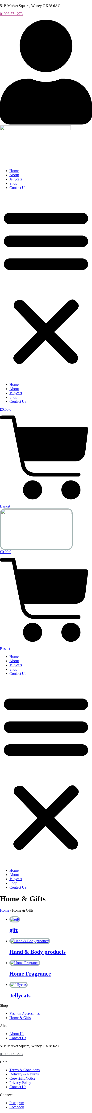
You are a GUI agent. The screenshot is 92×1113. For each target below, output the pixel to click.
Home (14, 171)
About (14, 175)
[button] (46, 286)
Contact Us (17, 188)
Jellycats (15, 179)
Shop (13, 183)
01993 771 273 (11, 14)
